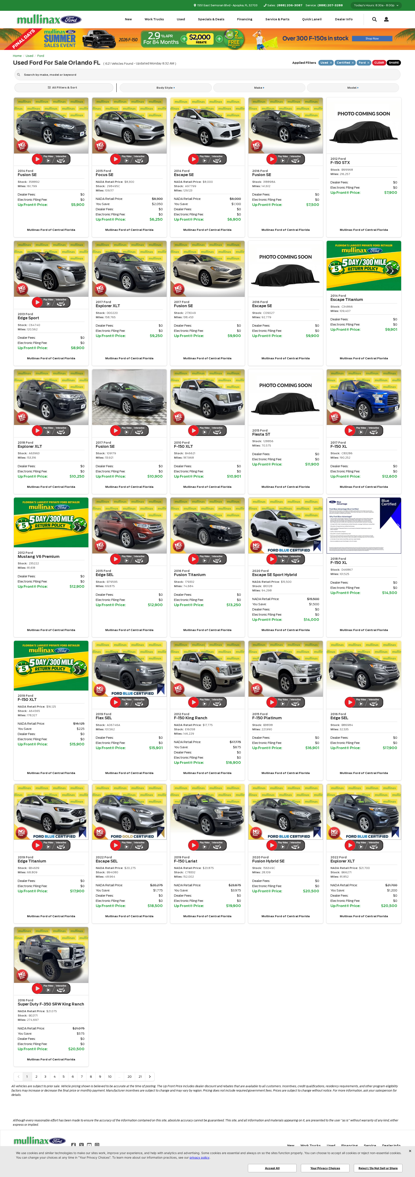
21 (140, 1076)
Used (181, 19)
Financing (244, 19)
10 (110, 1076)
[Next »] (149, 1076)
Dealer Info (344, 19)
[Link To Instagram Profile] (97, 1145)
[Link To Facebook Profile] (74, 1145)
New (128, 19)
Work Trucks (154, 19)
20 (130, 1076)
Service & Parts (277, 19)
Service (370, 1145)
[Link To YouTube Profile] (90, 1145)
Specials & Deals (211, 19)
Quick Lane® (312, 19)
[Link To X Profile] (82, 1145)
